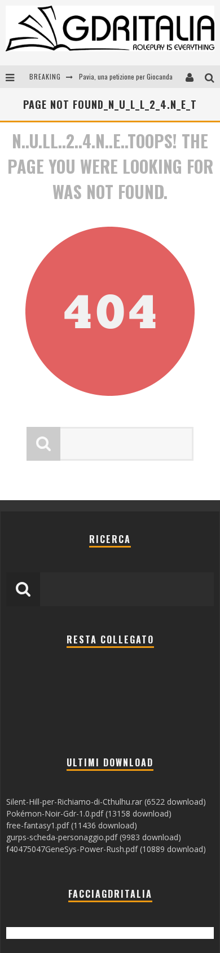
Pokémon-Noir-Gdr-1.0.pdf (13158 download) (88, 813)
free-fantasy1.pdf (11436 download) (71, 825)
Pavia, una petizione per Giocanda (126, 76)
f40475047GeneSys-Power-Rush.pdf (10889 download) (106, 849)
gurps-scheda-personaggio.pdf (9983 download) (93, 837)
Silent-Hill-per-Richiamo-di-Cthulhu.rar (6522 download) (106, 801)
